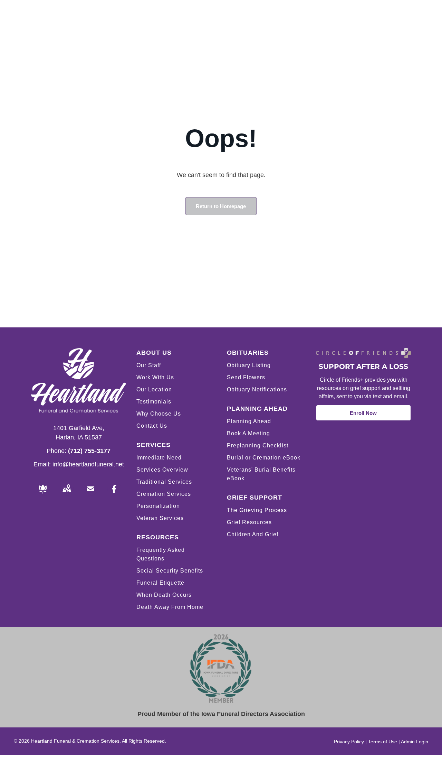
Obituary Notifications (257, 389)
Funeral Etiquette (160, 583)
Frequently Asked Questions (160, 554)
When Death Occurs (164, 595)
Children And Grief (252, 534)
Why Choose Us (158, 414)
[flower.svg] (43, 493)
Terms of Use (382, 741)
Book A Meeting (248, 433)
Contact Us (151, 426)
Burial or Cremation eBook (263, 458)
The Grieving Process (257, 510)
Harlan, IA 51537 (79, 437)
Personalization (158, 506)
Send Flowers (246, 377)
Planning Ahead (249, 421)
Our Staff (148, 365)
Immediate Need (159, 458)
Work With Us (155, 377)
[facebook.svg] (114, 493)
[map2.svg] (67, 493)
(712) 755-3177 (89, 450)
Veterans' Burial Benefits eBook (261, 474)
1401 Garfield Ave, (78, 428)
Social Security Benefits (169, 571)
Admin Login (414, 741)
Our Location (154, 389)
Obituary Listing (249, 365)
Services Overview (162, 470)
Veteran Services (160, 518)
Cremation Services (163, 494)
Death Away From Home (169, 607)
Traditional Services (164, 482)
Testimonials (153, 402)
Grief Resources (249, 522)
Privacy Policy (349, 741)
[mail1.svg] (90, 493)
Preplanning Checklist (257, 445)
